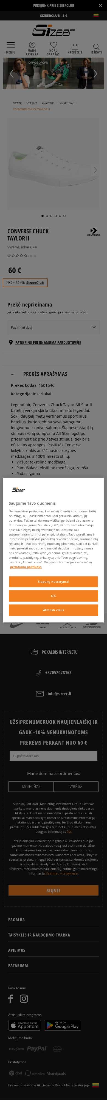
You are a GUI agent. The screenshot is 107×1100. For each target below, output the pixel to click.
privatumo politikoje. (26, 567)
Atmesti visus (53, 610)
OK (53, 596)
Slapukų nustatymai (53, 582)
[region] (54, 550)
